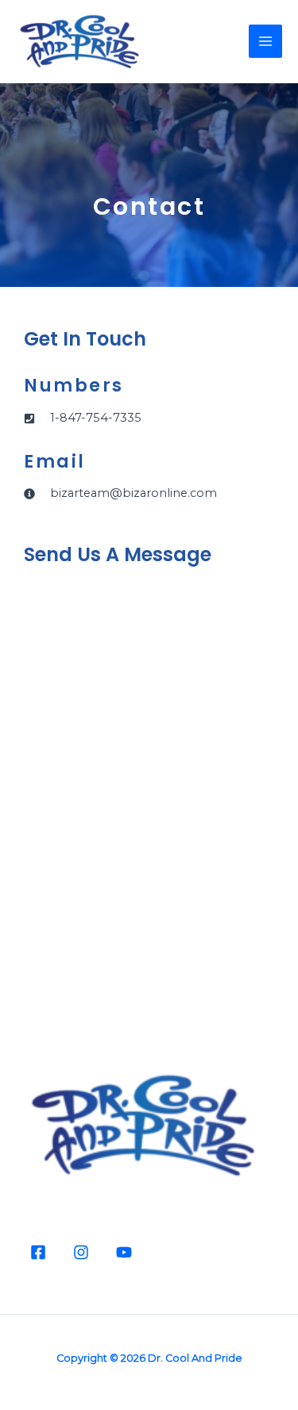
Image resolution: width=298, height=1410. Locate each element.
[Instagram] (81, 1252)
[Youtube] (124, 1252)
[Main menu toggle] (265, 41)
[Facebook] (38, 1252)
